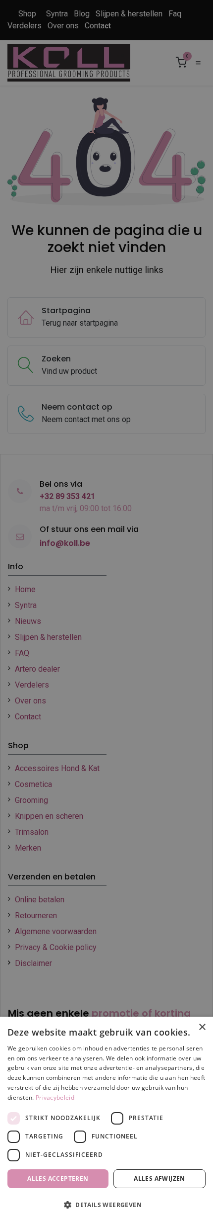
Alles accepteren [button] (57, 1178)
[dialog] (106, 1119)
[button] (106, 1205)
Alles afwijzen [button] (159, 1178)
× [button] (202, 1027)
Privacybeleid (55, 1097)
